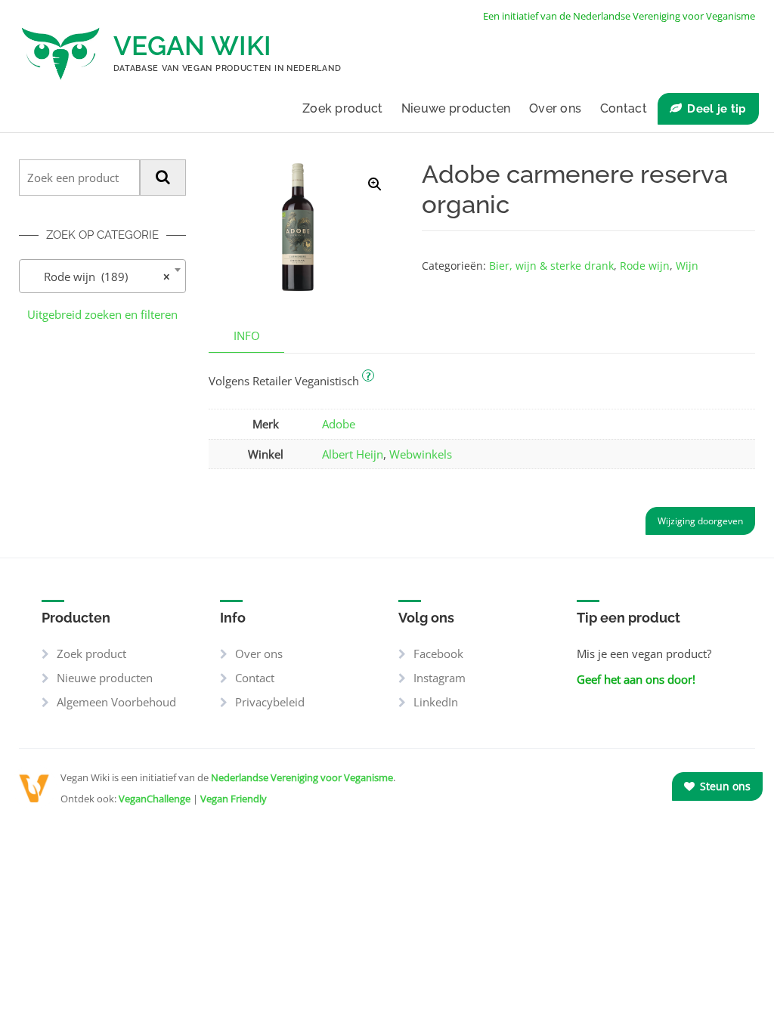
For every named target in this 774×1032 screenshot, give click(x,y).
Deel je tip (716, 109)
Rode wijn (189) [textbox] (98, 276)
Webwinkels (420, 454)
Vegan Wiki (192, 45)
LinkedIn (435, 701)
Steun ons (724, 786)
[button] (375, 184)
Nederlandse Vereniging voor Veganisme (302, 777)
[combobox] (102, 276)
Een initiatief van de (619, 16)
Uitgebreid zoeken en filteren (102, 314)
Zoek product (342, 108)
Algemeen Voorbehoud (116, 701)
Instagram (439, 677)
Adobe (338, 423)
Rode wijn (645, 265)
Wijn (687, 265)
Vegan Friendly (233, 798)
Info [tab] (247, 335)
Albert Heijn (352, 454)
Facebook (438, 653)
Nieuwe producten (456, 108)
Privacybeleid (270, 701)
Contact (623, 108)
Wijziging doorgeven (700, 520)
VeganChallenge (154, 798)
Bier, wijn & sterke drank (551, 265)
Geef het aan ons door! (636, 679)
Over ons (555, 108)
